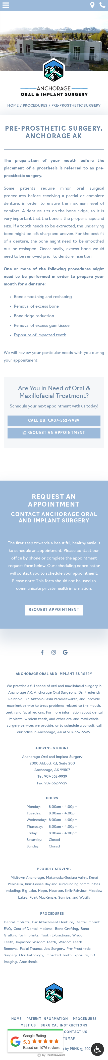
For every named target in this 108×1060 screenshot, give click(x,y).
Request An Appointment (55, 433)
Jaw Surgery (54, 949)
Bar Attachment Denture (52, 922)
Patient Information (47, 1019)
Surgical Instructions (64, 1025)
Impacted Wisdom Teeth (36, 942)
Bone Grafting (66, 929)
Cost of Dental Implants (33, 929)
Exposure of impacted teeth (40, 335)
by (53, 1055)
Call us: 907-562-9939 (54, 421)
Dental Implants (17, 922)
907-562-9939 (78, 732)
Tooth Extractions (55, 935)
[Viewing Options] (97, 1049)
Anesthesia (28, 962)
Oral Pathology (31, 955)
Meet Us (28, 1025)
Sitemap (67, 1038)
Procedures (35, 106)
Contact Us (75, 1032)
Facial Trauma (31, 949)
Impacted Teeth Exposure (66, 955)
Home (13, 106)
